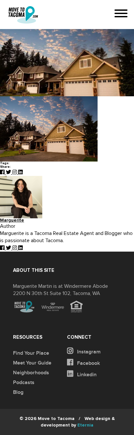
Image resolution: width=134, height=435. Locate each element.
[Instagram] (15, 172)
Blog (18, 392)
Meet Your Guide (32, 363)
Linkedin (86, 374)
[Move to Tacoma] (23, 14)
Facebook (88, 363)
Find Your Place (31, 353)
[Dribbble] (20, 172)
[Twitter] (9, 172)
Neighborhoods (31, 372)
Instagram (88, 352)
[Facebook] (3, 172)
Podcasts (23, 382)
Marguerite (12, 220)
